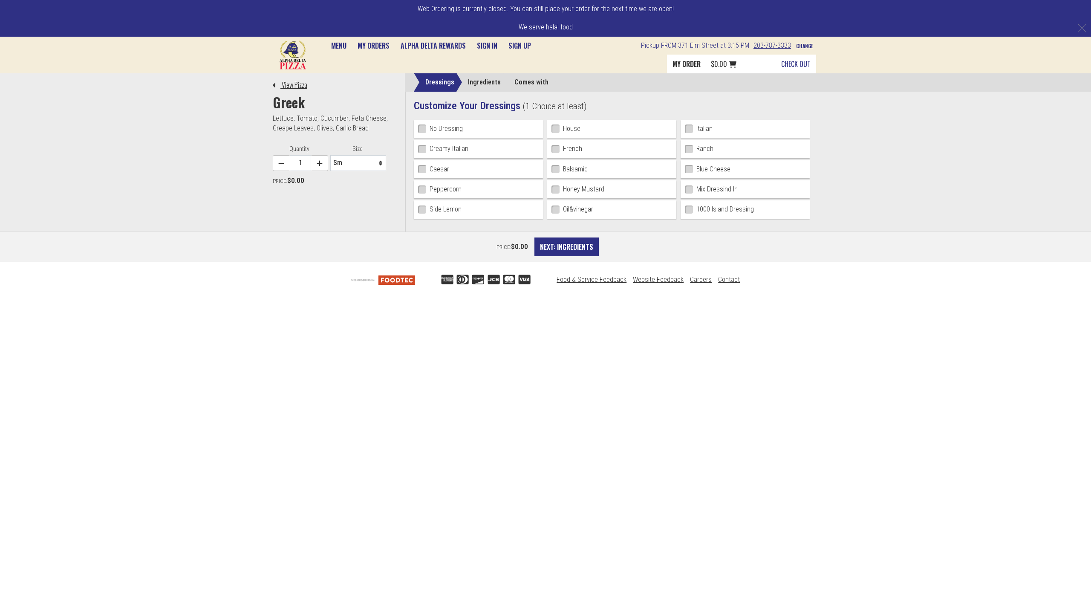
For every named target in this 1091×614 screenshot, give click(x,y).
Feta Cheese (369, 118)
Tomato (307, 118)
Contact (729, 279)
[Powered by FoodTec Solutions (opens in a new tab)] (383, 279)
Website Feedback (658, 279)
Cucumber (334, 118)
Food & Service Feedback (591, 279)
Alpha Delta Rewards (433, 46)
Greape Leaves (293, 128)
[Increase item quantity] (319, 163)
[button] (293, 54)
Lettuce (283, 118)
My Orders (374, 46)
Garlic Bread (352, 128)
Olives (325, 128)
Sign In (487, 46)
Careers (701, 279)
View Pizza (293, 85)
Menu (338, 46)
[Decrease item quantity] (281, 163)
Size (359, 148)
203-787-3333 (772, 45)
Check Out (796, 64)
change (804, 45)
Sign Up (519, 46)
